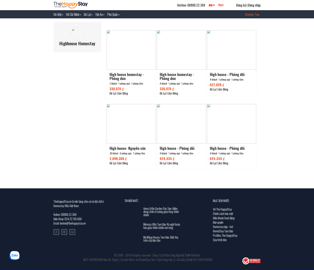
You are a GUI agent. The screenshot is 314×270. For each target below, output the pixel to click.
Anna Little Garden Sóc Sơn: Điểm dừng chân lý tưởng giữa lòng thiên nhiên (161, 211)
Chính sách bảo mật (223, 213)
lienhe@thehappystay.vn (73, 223)
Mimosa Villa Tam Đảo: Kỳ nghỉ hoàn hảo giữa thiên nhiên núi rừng (161, 226)
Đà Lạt (87, 14)
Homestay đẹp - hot (223, 227)
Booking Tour (252, 14)
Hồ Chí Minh (72, 14)
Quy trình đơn (220, 240)
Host (221, 5)
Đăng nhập (254, 5)
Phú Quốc (112, 14)
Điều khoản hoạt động (224, 218)
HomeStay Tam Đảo (223, 231)
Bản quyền (218, 222)
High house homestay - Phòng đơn (127, 76)
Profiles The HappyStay (225, 235)
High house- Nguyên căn (128, 148)
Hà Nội (57, 14)
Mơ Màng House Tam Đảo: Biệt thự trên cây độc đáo (160, 239)
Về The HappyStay (222, 209)
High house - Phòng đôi (227, 74)
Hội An (99, 14)
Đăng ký (241, 5)
